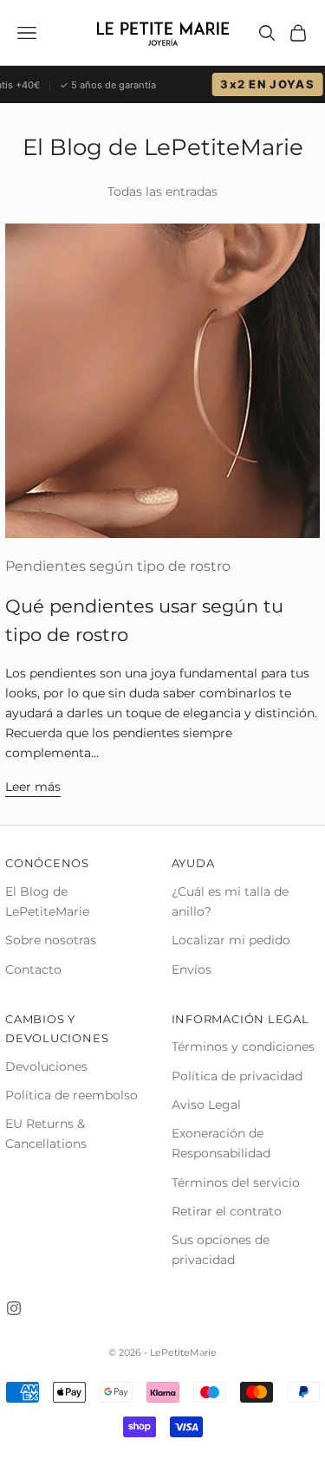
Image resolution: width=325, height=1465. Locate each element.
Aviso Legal (206, 1104)
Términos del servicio (236, 1182)
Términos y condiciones (243, 1046)
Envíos (191, 969)
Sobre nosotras (50, 940)
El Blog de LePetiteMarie (47, 901)
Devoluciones (46, 1066)
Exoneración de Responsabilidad (221, 1143)
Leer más (33, 786)
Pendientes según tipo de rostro (118, 566)
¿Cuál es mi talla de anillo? (230, 901)
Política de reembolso (71, 1095)
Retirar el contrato (227, 1211)
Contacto (33, 969)
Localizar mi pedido (231, 940)
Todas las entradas (162, 191)
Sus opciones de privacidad (221, 1249)
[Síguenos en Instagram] (14, 1308)
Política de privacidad (237, 1076)
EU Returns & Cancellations (46, 1133)
